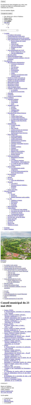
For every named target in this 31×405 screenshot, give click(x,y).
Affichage (10, 93)
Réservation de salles (13, 82)
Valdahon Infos (15, 110)
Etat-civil (13, 65)
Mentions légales (8, 401)
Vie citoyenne (15, 67)
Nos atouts (14, 203)
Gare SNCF (14, 183)
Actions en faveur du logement (19, 130)
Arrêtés (13, 48)
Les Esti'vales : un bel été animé (16, 217)
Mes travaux (14, 68)
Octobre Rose (11, 220)
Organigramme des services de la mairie (18, 38)
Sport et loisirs (11, 166)
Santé (12, 104)
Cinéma (13, 159)
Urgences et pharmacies (17, 64)
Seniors (13, 126)
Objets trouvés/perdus (17, 153)
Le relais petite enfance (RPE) (19, 119)
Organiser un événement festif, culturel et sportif (19, 75)
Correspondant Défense (17, 214)
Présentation (14, 202)
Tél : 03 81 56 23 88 (6, 392)
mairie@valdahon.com (7, 391)
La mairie (6, 33)
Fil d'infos (13, 108)
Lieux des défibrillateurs (17, 180)
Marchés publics (12, 54)
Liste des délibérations (17, 45)
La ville (10, 198)
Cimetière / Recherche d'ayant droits (17, 88)
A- (8, 27)
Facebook (6, 227)
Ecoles (13, 114)
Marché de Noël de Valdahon (16, 215)
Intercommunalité (12, 206)
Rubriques (3, 260)
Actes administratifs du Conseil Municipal (19, 39)
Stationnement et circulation (18, 140)
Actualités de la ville (13, 105)
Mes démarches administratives (16, 62)
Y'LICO (13, 188)
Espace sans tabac (12, 189)
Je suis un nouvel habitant (15, 96)
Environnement (12, 174)
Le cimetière (14, 90)
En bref (13, 194)
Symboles (13, 205)
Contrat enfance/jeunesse (18, 117)
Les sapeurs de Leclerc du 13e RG (20, 211)
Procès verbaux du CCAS (18, 51)
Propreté (13, 145)
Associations (14, 71)
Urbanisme (11, 94)
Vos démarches (8, 61)
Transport (10, 182)
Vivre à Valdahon (9, 97)
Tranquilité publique (16, 137)
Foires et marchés (15, 165)
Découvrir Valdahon (9, 191)
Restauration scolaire (13, 85)
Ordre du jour (14, 44)
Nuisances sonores (16, 142)
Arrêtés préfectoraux (16, 139)
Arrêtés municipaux (16, 136)
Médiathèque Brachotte (17, 157)
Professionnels (15, 70)
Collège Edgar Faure (16, 116)
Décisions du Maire (16, 47)
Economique (14, 100)
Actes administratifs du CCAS (16, 50)
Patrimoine (14, 195)
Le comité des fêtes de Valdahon (20, 163)
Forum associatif (12, 218)
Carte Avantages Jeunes (14, 87)
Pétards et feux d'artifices (18, 151)
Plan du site (7, 399)
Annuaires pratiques (13, 99)
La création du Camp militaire (19, 209)
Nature (13, 176)
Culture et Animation (13, 156)
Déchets (10, 177)
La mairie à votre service (14, 35)
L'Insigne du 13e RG (16, 212)
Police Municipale (12, 134)
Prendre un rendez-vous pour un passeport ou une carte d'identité (16, 78)
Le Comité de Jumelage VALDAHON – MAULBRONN (20, 161)
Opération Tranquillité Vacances (19, 143)
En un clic (10, 179)
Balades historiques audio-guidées (20, 197)
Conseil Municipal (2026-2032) (16, 36)
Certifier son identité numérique (16, 81)
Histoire (10, 192)
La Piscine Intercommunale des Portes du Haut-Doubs (19, 171)
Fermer (3, 1)
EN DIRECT (14, 111)
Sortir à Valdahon (9, 229)
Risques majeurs (15, 154)
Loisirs (13, 73)
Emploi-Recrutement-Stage (15, 56)
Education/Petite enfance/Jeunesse (17, 113)
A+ (8, 24)
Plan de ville (11, 223)
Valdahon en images (16, 200)
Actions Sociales (15, 125)
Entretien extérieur (16, 146)
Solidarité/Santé (12, 123)
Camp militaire (12, 208)
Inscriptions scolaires (13, 84)
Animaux (13, 148)
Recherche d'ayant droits (17, 91)
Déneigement (14, 149)
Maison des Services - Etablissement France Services (19, 132)
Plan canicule (14, 128)
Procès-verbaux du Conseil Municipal (18, 271)
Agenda (13, 107)
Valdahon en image (13, 225)
